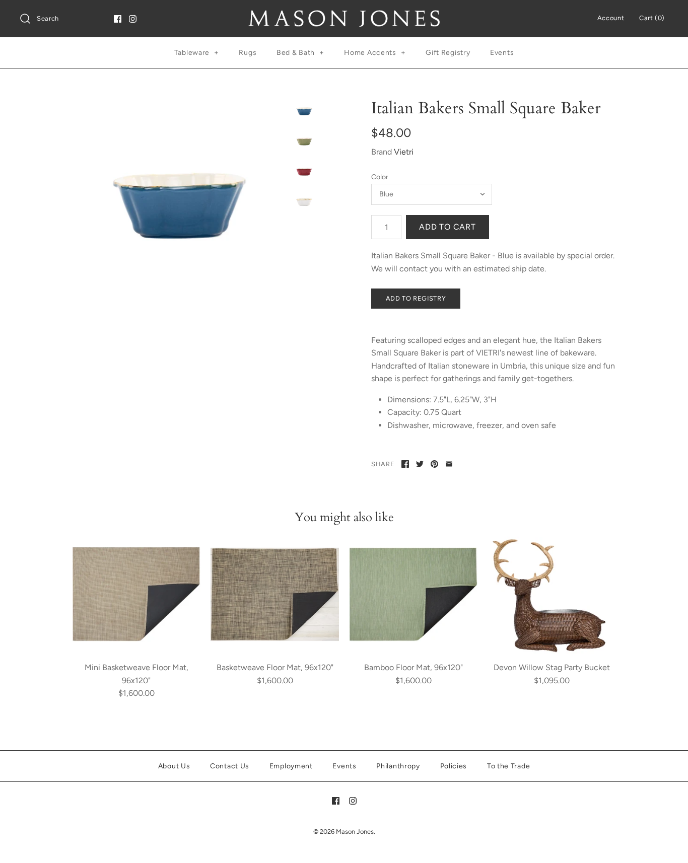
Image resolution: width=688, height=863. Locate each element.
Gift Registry (448, 52)
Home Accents (374, 52)
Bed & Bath (300, 52)
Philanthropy (398, 766)
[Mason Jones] (344, 16)
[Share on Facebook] (405, 464)
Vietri (404, 152)
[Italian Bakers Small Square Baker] (179, 206)
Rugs (247, 52)
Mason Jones (355, 831)
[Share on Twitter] (420, 464)
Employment (291, 766)
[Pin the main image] (434, 464)
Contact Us (229, 766)
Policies (453, 766)
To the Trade (508, 766)
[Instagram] (132, 19)
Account (610, 18)
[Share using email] (449, 464)
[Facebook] (117, 19)
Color (379, 177)
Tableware (196, 52)
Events (502, 52)
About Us (174, 766)
